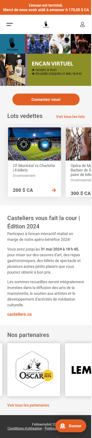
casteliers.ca (19, 314)
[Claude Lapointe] (46, 369)
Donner (75, 426)
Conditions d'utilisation (24, 429)
